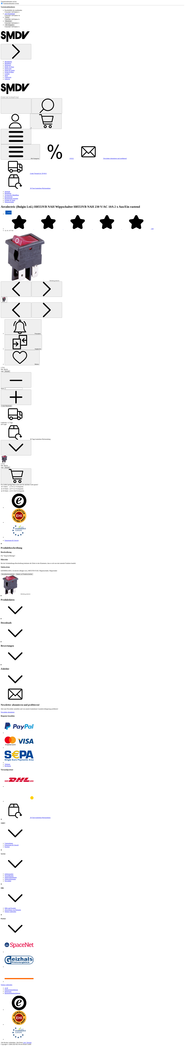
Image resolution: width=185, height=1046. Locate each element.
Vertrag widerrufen (10, 911)
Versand (7, 371)
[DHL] (19, 786)
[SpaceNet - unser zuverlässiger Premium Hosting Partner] (19, 952)
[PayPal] (19, 733)
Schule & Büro (9, 72)
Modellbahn (8, 61)
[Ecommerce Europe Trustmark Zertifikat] (19, 537)
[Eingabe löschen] (16, 106)
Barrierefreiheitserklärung (12, 993)
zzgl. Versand (27, 1042)
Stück (3, 388)
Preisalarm (37, 333)
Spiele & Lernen (10, 70)
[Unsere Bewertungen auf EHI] (19, 522)
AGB (6, 988)
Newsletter (8, 881)
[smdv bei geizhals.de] (19, 967)
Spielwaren (8, 68)
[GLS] (19, 801)
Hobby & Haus (9, 67)
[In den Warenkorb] (16, 476)
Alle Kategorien (9, 25)
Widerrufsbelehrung (11, 877)
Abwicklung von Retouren (13, 910)
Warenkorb (8, 21)
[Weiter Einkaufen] (16, 51)
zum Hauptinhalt (10, 14)
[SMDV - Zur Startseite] (15, 43)
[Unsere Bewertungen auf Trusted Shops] (19, 507)
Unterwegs (8, 77)
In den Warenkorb (6, 406)
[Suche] (47, 106)
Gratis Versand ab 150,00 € (38, 173)
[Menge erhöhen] (16, 380)
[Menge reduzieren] (16, 397)
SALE (71, 158)
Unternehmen (9, 843)
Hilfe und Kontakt (10, 908)
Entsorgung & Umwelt (11, 540)
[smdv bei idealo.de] (19, 981)
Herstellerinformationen (8, 574)
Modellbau (8, 63)
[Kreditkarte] (19, 747)
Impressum (8, 991)
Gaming (7, 74)
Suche (7, 17)
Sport (6, 75)
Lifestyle (7, 79)
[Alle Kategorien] (16, 136)
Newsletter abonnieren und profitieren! (115, 158)
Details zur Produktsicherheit (24, 574)
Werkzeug (8, 65)
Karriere (7, 847)
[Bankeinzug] (19, 762)
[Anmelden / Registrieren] (15, 128)
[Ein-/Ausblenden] (16, 447)
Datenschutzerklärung (11, 990)
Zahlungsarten (9, 874)
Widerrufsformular (10, 879)
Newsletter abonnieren (7, 712)
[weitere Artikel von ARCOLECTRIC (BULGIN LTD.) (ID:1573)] (8, 214)
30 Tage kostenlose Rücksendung (40, 188)
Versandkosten (9, 876)
